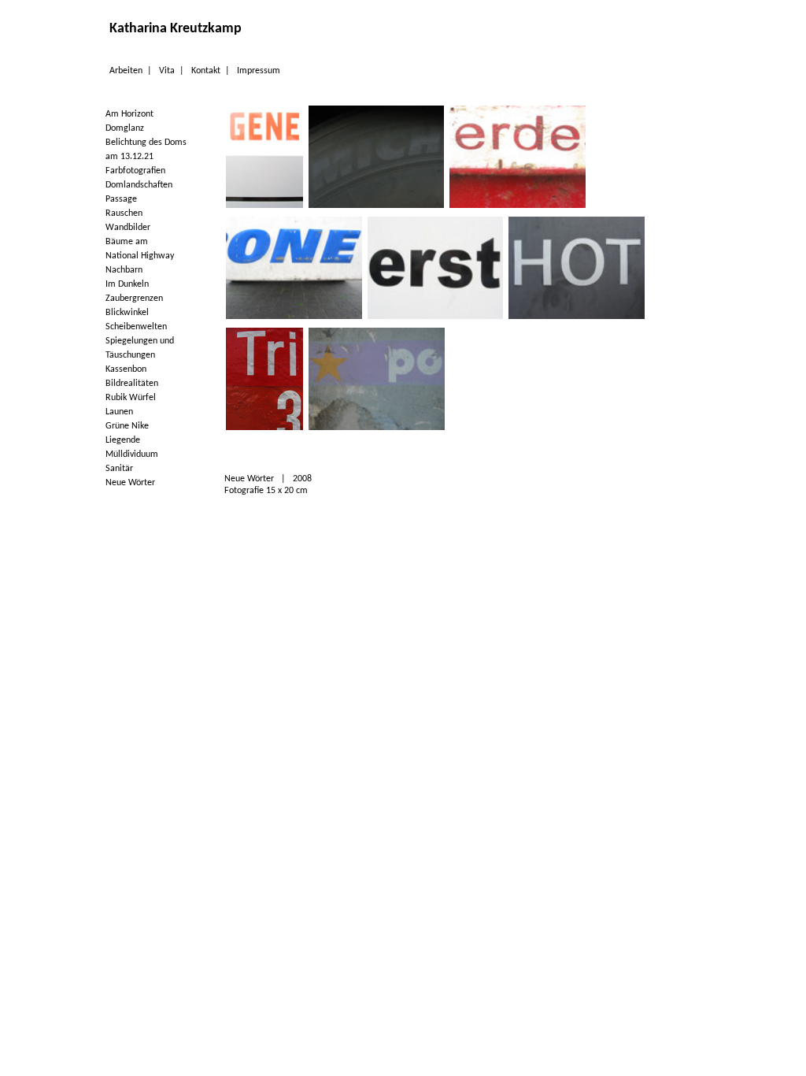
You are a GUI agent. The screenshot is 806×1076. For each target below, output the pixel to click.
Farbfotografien (135, 171)
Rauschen (123, 213)
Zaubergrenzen (134, 298)
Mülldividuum (131, 454)
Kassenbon (125, 369)
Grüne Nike (127, 426)
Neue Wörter (130, 483)
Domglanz (124, 128)
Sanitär (119, 468)
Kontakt (205, 71)
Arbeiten (125, 71)
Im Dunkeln (127, 284)
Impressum (258, 71)
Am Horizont (129, 114)
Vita (167, 71)
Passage (121, 199)
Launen (119, 412)
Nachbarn (123, 270)
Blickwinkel (127, 312)
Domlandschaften (138, 185)
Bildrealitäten (131, 383)
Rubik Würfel (130, 398)
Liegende (122, 440)
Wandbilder (127, 227)
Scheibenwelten (136, 327)
